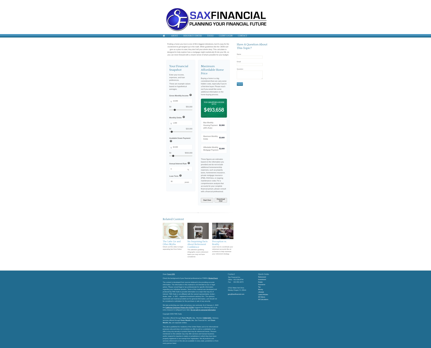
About (174, 36)
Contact (242, 36)
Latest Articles (263, 294)
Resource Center (192, 36)
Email (239, 62)
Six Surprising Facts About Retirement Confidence (197, 244)
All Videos (261, 297)
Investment (262, 279)
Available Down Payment (179, 140)
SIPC (209, 318)
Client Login (225, 36)
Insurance (261, 284)
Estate (260, 282)
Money (260, 289)
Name (239, 54)
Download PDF (221, 200)
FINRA (205, 318)
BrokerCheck (213, 278)
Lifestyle (261, 292)
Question (240, 69)
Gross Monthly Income (180, 95)
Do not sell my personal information (203, 310)
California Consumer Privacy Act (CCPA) (179, 307)
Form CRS (171, 274)
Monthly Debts (177, 117)
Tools (210, 36)
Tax (259, 287)
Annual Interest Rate (179, 163)
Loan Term (175, 175)
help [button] (190, 95)
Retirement (262, 277)
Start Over (207, 200)
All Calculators (263, 299)
